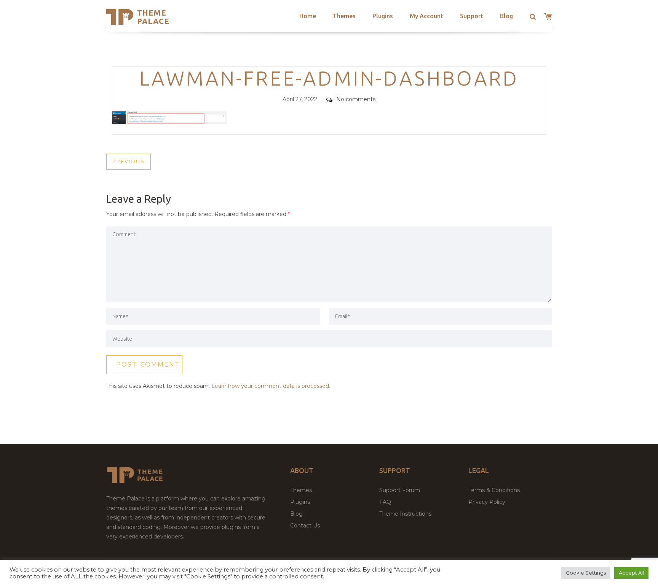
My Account (426, 16)
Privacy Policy (486, 502)
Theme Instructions (405, 513)
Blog (506, 16)
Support (471, 16)
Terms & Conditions (494, 490)
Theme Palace (153, 16)
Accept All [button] (631, 573)
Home (307, 16)
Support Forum (399, 490)
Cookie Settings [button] (586, 573)
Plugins (382, 16)
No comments (355, 99)
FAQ (385, 502)
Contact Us (305, 525)
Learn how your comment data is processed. (270, 386)
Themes (344, 16)
